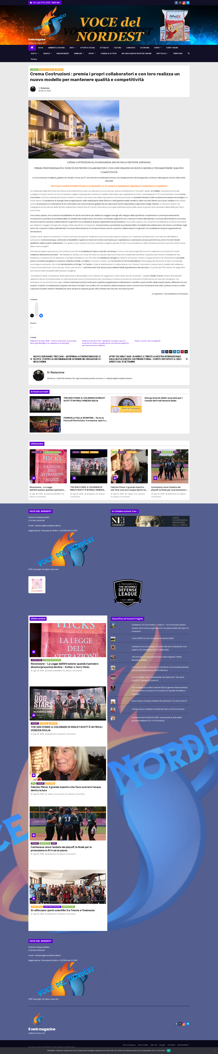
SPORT (92, 53)
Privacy (34, 59)
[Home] (32, 48)
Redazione (45, 88)
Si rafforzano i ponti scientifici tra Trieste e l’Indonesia (63, 910)
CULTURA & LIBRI (37, 452)
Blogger (162, 1045)
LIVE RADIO (171, 1045)
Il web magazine (36, 39)
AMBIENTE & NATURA (56, 48)
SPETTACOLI (161, 53)
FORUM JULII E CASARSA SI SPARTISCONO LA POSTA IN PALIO (158, 709)
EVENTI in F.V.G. (167, 452)
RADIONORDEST (63, 53)
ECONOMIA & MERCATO (46, 69)
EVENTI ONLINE (172, 48)
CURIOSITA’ (130, 48)
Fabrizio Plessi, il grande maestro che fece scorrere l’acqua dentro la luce (128, 490)
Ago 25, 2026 (37, 494)
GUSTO (34, 53)
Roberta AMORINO (54, 494)
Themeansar (70, 1047)
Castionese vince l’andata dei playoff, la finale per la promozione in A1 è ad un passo (169, 490)
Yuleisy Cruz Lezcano (136, 494)
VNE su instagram (129, 1045)
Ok (169, 1050)
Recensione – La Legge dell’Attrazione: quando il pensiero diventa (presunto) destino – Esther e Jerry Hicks (48, 491)
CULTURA (117, 48)
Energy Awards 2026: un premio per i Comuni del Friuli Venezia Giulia (164, 399)
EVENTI (157, 48)
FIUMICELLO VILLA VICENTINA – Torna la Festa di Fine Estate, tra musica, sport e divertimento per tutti (85, 421)
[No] (215, 1050)
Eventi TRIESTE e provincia (52, 907)
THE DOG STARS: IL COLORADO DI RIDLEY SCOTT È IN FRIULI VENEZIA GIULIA (84, 399)
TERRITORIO (178, 53)
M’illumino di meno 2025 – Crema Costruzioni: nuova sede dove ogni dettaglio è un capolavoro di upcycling (53, 342)
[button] (189, 53)
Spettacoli (85, 452)
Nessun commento (38, 497)
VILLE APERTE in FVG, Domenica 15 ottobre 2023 (153, 638)
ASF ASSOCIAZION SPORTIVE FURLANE (136, 53)
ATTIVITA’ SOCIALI (87, 48)
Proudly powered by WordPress (40, 1047)
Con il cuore (132, 452)
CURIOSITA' (34, 69)
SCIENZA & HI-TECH (109, 53)
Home (40, 48)
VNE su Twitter (143, 1045)
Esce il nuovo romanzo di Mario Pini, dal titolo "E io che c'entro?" (159, 701)
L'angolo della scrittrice (52, 452)
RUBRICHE (78, 53)
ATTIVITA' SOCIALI (37, 907)
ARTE (72, 48)
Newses (61, 1047)
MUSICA (47, 53)
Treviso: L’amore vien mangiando (147, 341)
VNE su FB (153, 1045)
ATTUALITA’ (104, 48)
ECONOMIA (144, 48)
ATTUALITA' (76, 452)
